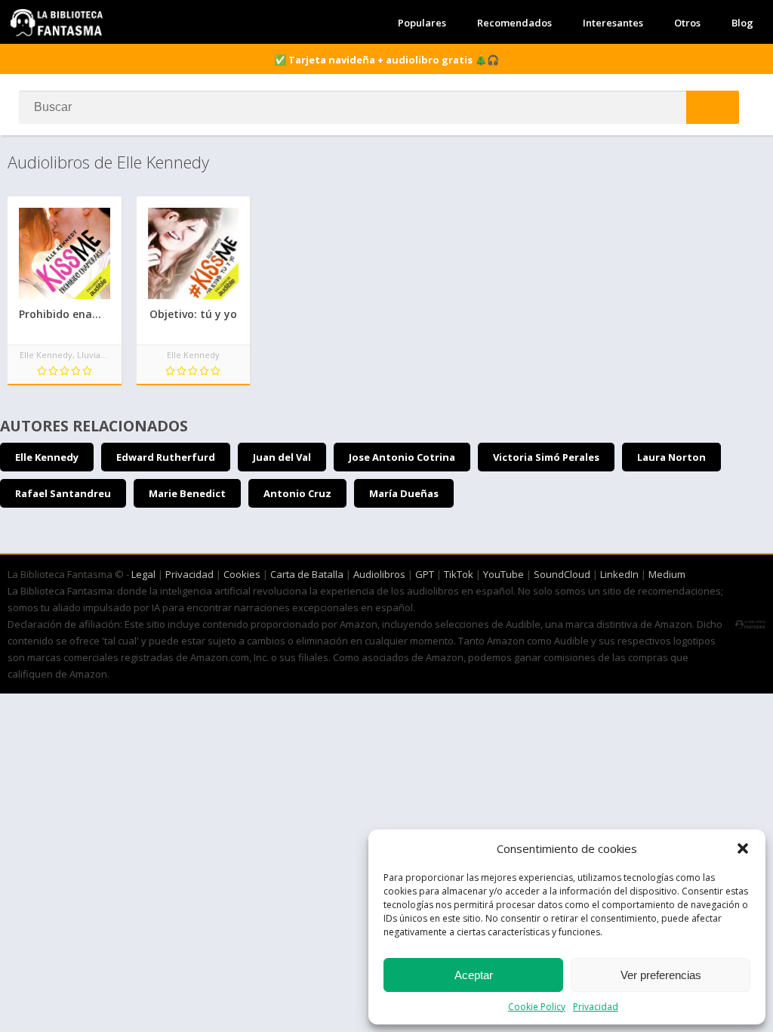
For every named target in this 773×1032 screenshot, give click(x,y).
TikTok (458, 574)
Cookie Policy (536, 1006)
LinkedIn (619, 574)
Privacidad (595, 1006)
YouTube (503, 574)
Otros (687, 22)
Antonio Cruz (297, 493)
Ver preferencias (661, 975)
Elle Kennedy (47, 457)
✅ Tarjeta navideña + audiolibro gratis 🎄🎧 (386, 59)
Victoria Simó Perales (546, 457)
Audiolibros (379, 574)
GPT (424, 574)
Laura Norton (671, 457)
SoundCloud (562, 574)
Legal (143, 574)
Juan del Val (282, 457)
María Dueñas (404, 493)
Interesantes (613, 22)
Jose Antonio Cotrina (402, 457)
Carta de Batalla (306, 574)
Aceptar (473, 975)
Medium (666, 574)
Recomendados (514, 22)
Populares (422, 22)
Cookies (241, 574)
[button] (742, 848)
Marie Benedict (187, 493)
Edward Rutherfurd (165, 457)
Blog (742, 22)
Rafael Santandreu (63, 493)
